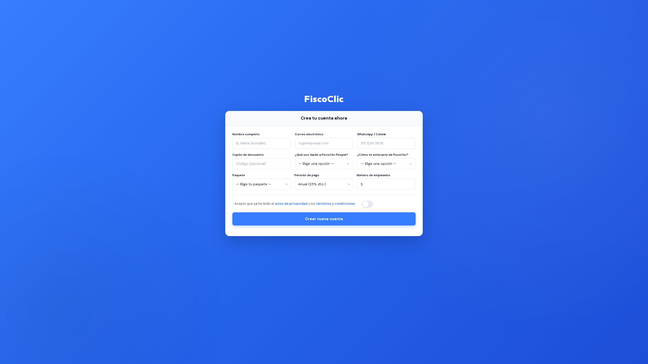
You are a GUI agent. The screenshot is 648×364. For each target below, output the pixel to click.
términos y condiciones (335, 203)
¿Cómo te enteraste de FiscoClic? (382, 155)
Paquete (238, 175)
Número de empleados (373, 175)
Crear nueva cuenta (324, 218)
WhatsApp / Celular (371, 134)
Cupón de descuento (248, 155)
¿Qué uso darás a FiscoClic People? (321, 155)
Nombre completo (246, 134)
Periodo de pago (306, 175)
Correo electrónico (309, 134)
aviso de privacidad (291, 203)
